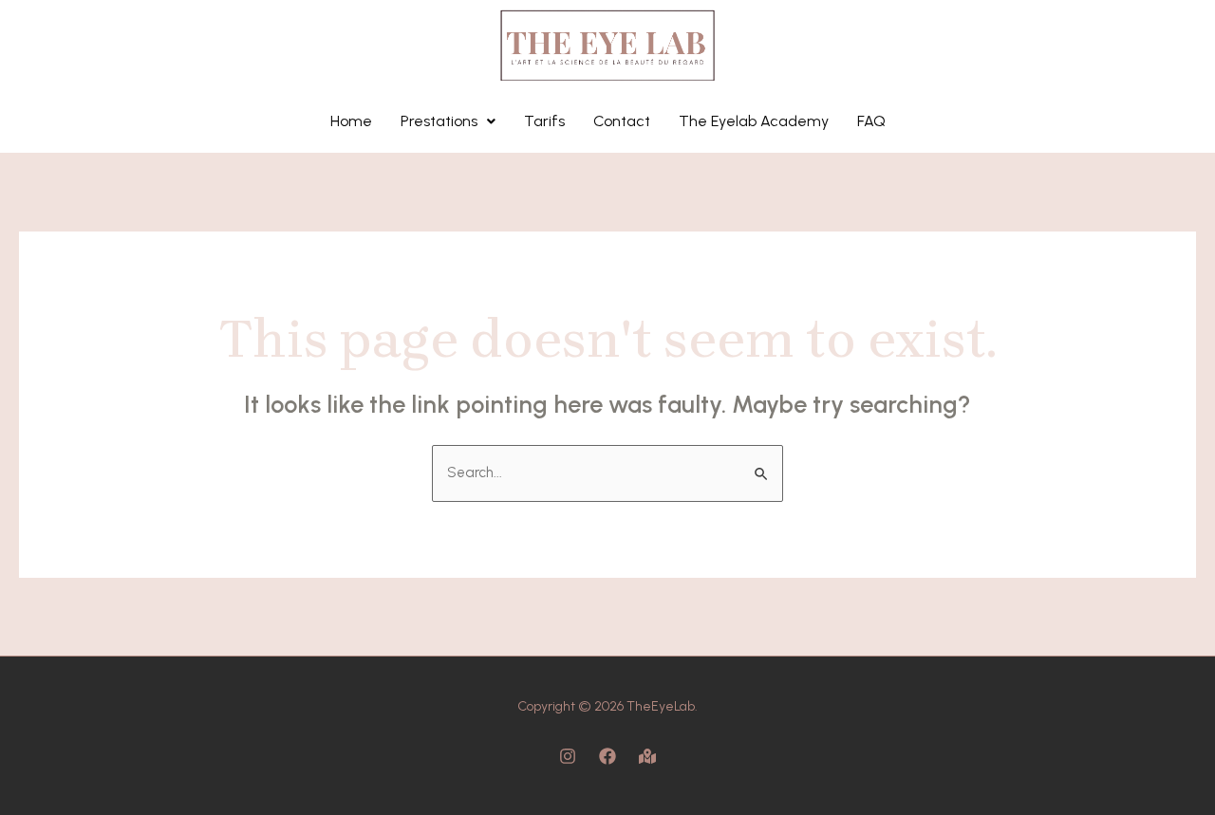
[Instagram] (567, 756)
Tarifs (544, 121)
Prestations (439, 121)
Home (351, 121)
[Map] (647, 756)
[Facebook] (607, 756)
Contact (621, 121)
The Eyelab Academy (754, 121)
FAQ (871, 121)
